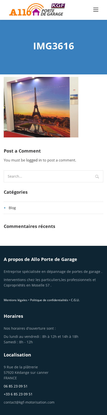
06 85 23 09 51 (16, 386)
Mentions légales (15, 300)
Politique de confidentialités (49, 300)
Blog (12, 207)
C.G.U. (75, 300)
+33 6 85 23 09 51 (18, 394)
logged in (34, 160)
